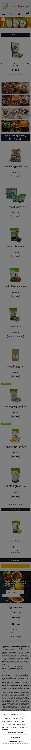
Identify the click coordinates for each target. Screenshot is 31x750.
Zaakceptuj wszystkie (15, 741)
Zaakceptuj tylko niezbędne (15, 732)
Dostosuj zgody (15, 737)
